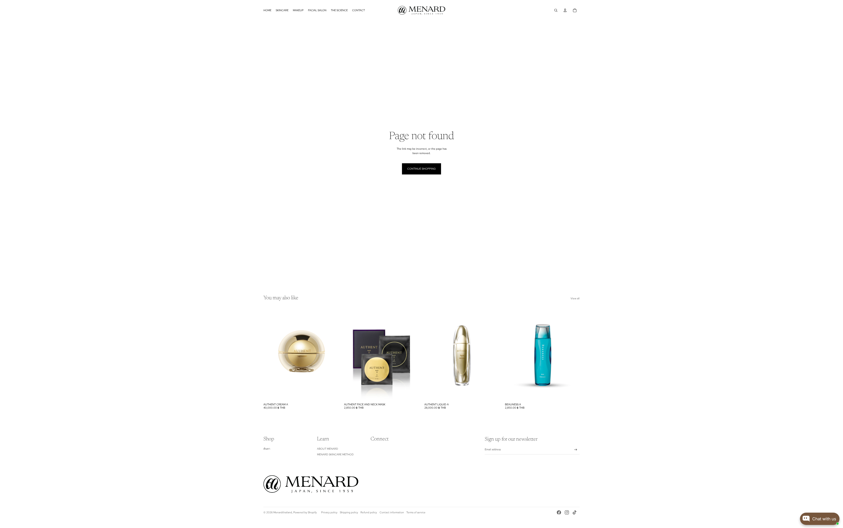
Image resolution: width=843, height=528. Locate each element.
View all (575, 298)
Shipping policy (349, 512)
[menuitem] (267, 10)
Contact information (392, 512)
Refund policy (368, 512)
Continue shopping (421, 169)
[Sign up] (576, 450)
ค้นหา (266, 449)
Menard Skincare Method (335, 454)
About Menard (327, 449)
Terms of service (415, 512)
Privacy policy (329, 512)
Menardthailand (282, 512)
